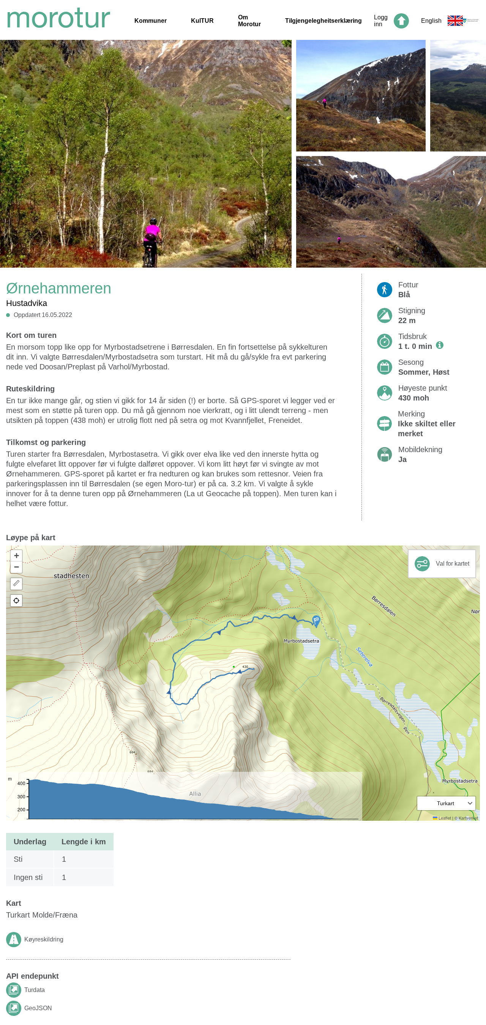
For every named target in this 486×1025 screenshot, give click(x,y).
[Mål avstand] (16, 584)
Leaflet (444, 818)
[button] (316, 621)
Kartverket (468, 818)
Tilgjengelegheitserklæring (323, 20)
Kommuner (150, 20)
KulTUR (202, 20)
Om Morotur (249, 20)
